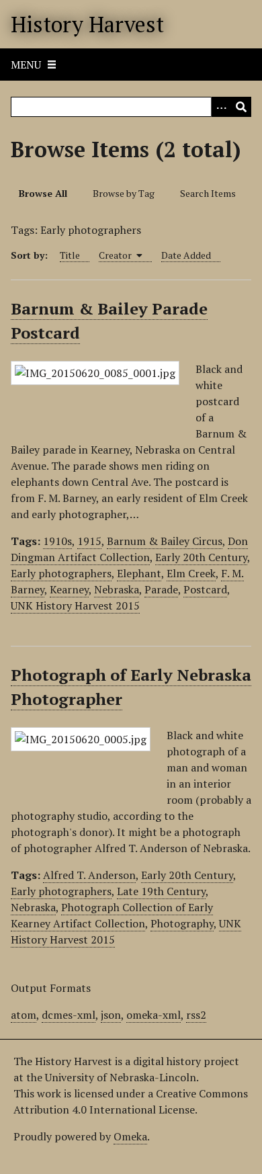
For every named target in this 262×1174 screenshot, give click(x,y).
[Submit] (241, 107)
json (111, 1014)
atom (23, 1014)
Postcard (205, 589)
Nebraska (116, 589)
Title (70, 255)
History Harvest (87, 24)
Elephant (139, 573)
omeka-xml (153, 1014)
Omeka (130, 1136)
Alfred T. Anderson (89, 875)
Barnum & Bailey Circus (164, 541)
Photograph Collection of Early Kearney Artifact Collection (112, 915)
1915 (89, 541)
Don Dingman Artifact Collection (129, 549)
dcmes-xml (68, 1014)
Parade (161, 589)
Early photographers (61, 573)
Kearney (69, 589)
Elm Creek (191, 573)
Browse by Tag (124, 193)
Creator (116, 255)
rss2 (196, 1014)
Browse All (43, 193)
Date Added (186, 255)
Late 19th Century (161, 891)
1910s (57, 541)
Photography (182, 923)
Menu (26, 64)
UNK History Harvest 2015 (75, 605)
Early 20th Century (201, 557)
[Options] (221, 107)
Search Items (208, 193)
